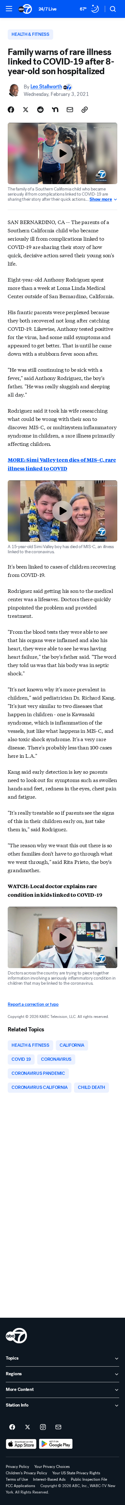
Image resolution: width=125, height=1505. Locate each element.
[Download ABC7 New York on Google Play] (56, 1444)
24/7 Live (47, 9)
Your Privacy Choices (52, 1467)
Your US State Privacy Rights (76, 1473)
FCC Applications (20, 1486)
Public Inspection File (89, 1479)
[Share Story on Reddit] (40, 109)
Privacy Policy (17, 1467)
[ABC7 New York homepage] (25, 9)
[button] (9, 8)
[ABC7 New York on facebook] (12, 1427)
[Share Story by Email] (69, 109)
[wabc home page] (16, 1335)
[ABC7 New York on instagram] (43, 1427)
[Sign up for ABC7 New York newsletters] (58, 1427)
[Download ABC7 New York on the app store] (21, 1444)
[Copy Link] (84, 109)
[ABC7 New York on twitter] (27, 1427)
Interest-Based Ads (49, 1479)
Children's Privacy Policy (26, 1473)
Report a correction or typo (33, 1004)
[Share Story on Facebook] (10, 109)
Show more (100, 199)
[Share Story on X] (25, 109)
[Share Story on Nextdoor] (55, 109)
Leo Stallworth (46, 86)
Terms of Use (17, 1479)
